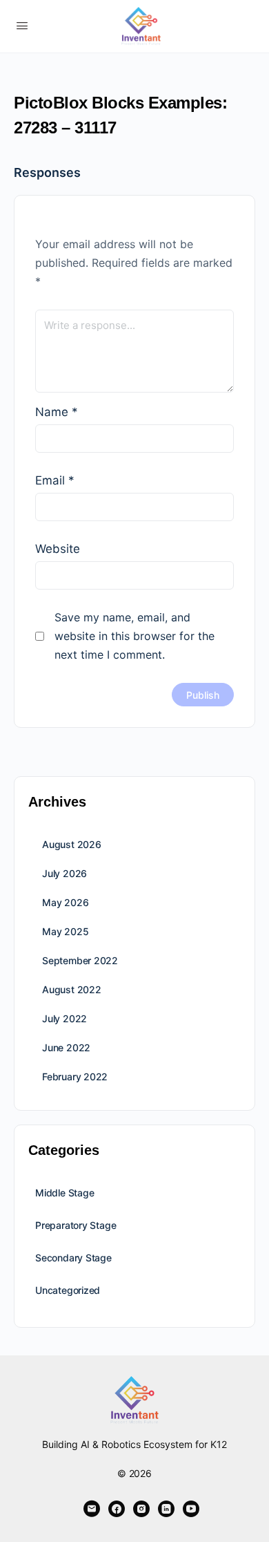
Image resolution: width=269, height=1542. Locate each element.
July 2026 (64, 873)
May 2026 (65, 902)
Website (57, 549)
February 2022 (75, 1076)
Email (54, 480)
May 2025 (65, 931)
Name (56, 412)
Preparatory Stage (75, 1225)
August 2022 (71, 989)
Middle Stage (64, 1192)
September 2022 (80, 960)
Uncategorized (67, 1290)
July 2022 (64, 1018)
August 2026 (71, 844)
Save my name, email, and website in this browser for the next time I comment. (134, 635)
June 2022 (66, 1047)
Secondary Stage (73, 1257)
